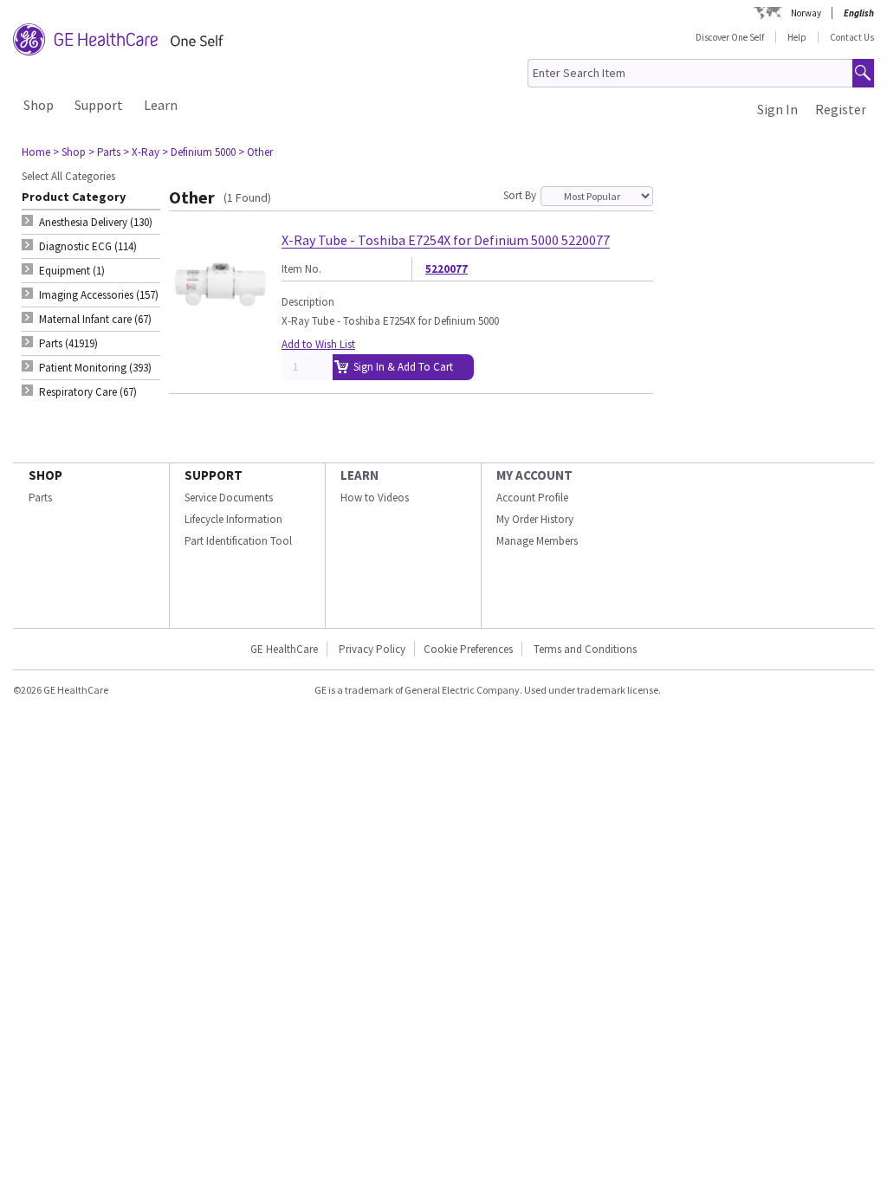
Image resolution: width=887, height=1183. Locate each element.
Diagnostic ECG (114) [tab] (88, 246)
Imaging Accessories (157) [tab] (99, 295)
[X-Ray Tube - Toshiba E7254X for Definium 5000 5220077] (221, 327)
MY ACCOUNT (534, 475)
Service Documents (229, 497)
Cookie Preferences (468, 649)
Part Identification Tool (238, 540)
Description (308, 301)
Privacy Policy (370, 649)
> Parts (104, 152)
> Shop (69, 152)
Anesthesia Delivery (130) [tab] (95, 222)
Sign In (777, 109)
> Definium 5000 (199, 152)
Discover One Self (730, 37)
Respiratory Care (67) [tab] (88, 392)
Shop (38, 104)
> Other (255, 152)
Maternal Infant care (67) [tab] (95, 319)
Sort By (519, 195)
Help (796, 37)
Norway (806, 13)
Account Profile (532, 497)
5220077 (446, 269)
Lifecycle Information (233, 519)
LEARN (359, 475)
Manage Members (537, 540)
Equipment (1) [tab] (72, 270)
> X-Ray (141, 152)
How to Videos (374, 497)
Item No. (301, 269)
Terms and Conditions (585, 649)
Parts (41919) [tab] (68, 343)
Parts (40, 497)
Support (98, 104)
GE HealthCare (284, 649)
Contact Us (852, 37)
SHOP (45, 475)
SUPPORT (214, 475)
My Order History (534, 519)
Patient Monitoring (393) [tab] (95, 367)
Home (36, 152)
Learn (161, 104)
